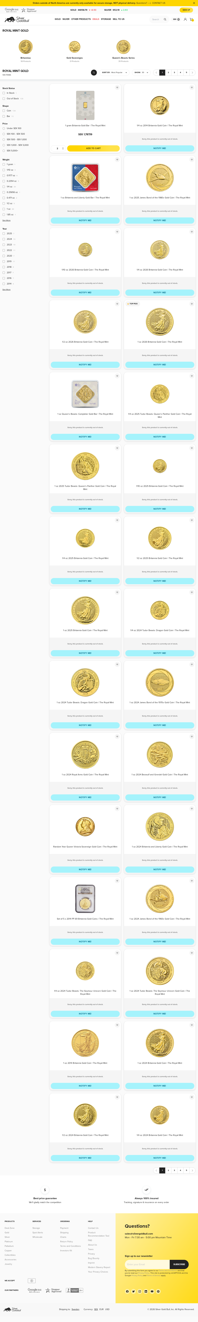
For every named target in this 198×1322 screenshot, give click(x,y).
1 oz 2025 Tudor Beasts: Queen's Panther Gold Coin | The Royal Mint (85, 487)
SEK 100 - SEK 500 (16, 134)
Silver (116, 10)
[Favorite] (117, 87)
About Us (92, 1245)
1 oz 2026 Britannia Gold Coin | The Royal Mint (160, 342)
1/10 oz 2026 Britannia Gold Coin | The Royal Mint (85, 269)
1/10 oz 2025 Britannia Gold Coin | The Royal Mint (159, 486)
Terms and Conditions (70, 1246)
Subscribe (179, 1264)
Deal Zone (10, 1228)
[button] (114, 72)
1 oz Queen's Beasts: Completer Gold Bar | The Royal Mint (85, 414)
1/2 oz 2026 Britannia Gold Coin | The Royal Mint (85, 342)
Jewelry (8, 1264)
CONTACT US (158, 3)
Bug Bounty (93, 1258)
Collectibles (10, 1255)
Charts (63, 1237)
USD (107, 1309)
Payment (64, 1228)
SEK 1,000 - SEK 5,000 (18, 145)
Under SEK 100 (14, 128)
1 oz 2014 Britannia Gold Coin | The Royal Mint (85, 1063)
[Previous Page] (156, 72)
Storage (36, 1228)
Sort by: (106, 72)
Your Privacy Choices (98, 1272)
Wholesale (37, 1237)
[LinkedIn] (145, 1291)
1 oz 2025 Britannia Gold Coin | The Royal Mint (85, 630)
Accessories (10, 1259)
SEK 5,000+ (12, 150)
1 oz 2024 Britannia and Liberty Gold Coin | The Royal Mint (160, 846)
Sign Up (186, 10)
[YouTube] (152, 1291)
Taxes (91, 1249)
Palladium (9, 1246)
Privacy (91, 1254)
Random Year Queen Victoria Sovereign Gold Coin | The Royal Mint (85, 846)
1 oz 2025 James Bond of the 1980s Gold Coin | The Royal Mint (160, 197)
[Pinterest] (158, 1291)
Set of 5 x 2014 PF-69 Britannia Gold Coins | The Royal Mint (85, 919)
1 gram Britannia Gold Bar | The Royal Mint (85, 125)
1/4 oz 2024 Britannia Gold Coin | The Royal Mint (160, 1135)
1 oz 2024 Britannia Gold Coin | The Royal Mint (160, 1063)
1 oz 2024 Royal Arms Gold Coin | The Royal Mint (85, 774)
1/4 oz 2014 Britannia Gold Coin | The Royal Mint (160, 125)
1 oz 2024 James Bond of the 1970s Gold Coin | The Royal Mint (160, 702)
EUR (101, 1309)
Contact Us (93, 1228)
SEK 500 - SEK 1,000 (17, 139)
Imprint (91, 1263)
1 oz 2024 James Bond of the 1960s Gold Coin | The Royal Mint (160, 919)
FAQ (90, 1240)
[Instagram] (139, 1291)
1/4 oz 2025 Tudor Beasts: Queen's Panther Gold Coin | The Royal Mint (160, 415)
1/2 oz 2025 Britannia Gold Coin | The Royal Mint (160, 558)
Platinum (9, 1241)
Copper (8, 1250)
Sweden (75, 1309)
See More (6, 220)
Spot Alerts (37, 1232)
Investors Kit (66, 1250)
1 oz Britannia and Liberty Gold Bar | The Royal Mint (85, 197)
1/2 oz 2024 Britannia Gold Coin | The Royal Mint (85, 1135)
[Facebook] (127, 1291)
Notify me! (159, 148)
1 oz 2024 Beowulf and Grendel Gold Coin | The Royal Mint (160, 774)
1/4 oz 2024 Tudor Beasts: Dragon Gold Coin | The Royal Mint (159, 630)
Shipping (64, 1232)
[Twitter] (133, 1291)
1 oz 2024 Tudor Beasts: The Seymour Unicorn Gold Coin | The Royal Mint (160, 992)
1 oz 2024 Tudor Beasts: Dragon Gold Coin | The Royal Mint (85, 702)
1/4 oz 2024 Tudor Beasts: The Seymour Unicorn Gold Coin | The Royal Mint (85, 992)
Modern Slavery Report (99, 1267)
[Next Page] (192, 72)
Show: (138, 72)
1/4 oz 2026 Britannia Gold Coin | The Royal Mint (160, 269)
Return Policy (66, 1241)
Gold (83, 10)
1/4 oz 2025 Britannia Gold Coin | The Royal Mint (85, 558)
